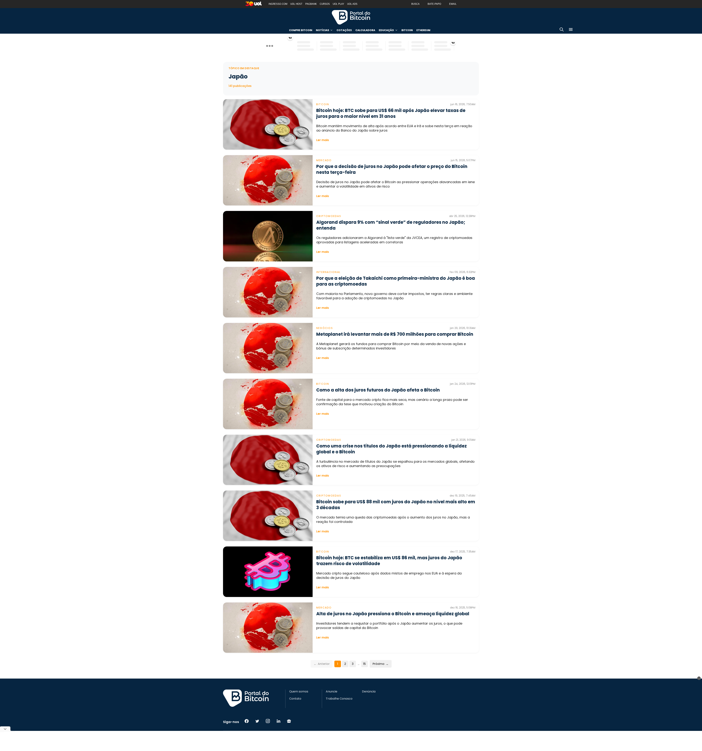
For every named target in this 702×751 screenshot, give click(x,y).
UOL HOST (296, 4)
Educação (386, 30)
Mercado (324, 160)
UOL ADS (352, 4)
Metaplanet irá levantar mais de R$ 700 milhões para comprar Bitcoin (394, 334)
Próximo (381, 664)
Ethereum (423, 30)
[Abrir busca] (561, 30)
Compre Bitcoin (300, 30)
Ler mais (322, 140)
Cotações (344, 30)
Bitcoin (407, 30)
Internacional (328, 272)
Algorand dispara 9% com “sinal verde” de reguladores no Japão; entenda (390, 225)
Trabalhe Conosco (339, 699)
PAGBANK (311, 4)
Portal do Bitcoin (351, 17)
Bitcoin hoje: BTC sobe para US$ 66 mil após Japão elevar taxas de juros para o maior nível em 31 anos (390, 113)
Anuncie (331, 692)
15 (364, 664)
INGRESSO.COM (278, 4)
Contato (295, 699)
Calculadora (365, 30)
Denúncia (368, 692)
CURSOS (325, 4)
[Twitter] (257, 721)
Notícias (322, 30)
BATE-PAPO (434, 4)
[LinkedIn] (278, 721)
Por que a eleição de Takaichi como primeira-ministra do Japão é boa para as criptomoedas (395, 281)
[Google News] (289, 721)
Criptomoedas (328, 216)
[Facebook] (247, 721)
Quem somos (298, 692)
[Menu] (571, 30)
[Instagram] (268, 721)
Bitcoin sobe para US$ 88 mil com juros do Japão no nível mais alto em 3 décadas (395, 505)
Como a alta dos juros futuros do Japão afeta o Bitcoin (378, 390)
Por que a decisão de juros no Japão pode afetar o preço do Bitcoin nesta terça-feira (391, 169)
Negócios (324, 328)
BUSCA (415, 4)
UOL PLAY (338, 4)
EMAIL (452, 4)
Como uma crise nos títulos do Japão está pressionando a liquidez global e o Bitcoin (391, 449)
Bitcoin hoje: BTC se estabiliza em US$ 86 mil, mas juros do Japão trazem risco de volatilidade (389, 561)
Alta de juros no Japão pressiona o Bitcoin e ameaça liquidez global (392, 614)
